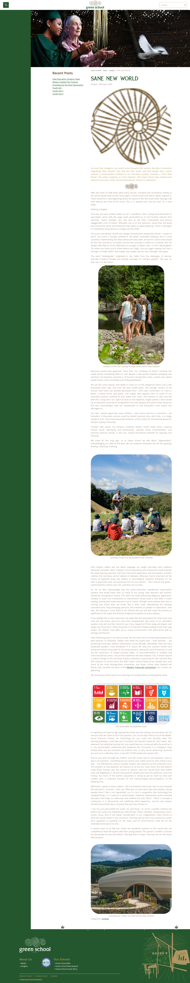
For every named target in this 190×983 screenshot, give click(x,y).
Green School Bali (63, 963)
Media (23, 963)
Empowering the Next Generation (67, 85)
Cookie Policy (41, 976)
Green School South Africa (66, 969)
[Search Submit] (185, 5)
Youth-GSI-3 (57, 94)
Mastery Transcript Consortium (141, 667)
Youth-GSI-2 (57, 91)
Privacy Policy (26, 976)
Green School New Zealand (67, 966)
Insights (105, 918)
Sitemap (54, 976)
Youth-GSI (57, 88)
